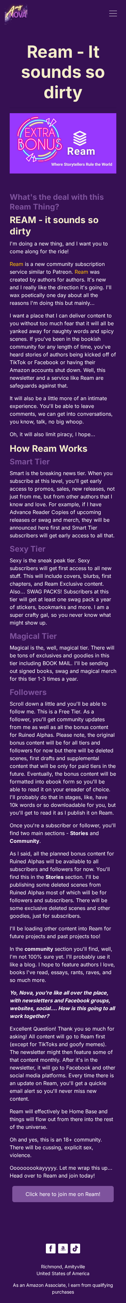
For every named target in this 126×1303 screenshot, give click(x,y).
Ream (17, 264)
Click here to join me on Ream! (63, 1194)
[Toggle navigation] (113, 13)
